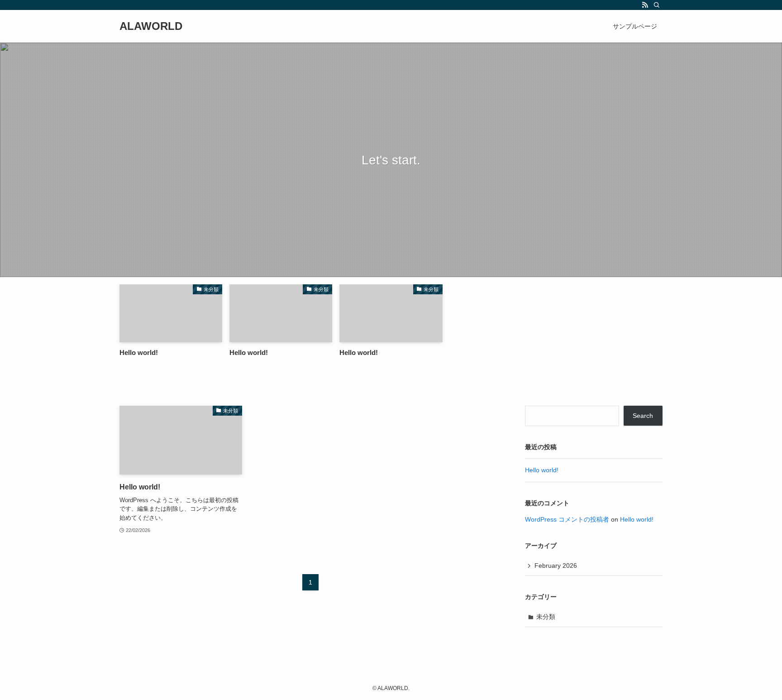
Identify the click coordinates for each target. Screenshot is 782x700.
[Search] (657, 5)
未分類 (545, 616)
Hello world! (541, 470)
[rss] (645, 5)
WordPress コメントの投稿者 (567, 519)
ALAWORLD (150, 26)
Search (643, 415)
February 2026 (555, 565)
